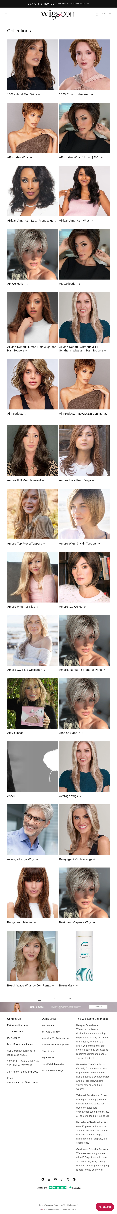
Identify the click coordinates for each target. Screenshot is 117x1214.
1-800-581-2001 (29, 1072)
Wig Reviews (48, 1057)
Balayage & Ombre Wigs (75, 859)
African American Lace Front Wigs (30, 220)
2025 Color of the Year (74, 94)
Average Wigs (68, 796)
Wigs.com (49, 1205)
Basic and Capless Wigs (75, 922)
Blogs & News (48, 1051)
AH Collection (16, 283)
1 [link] (39, 998)
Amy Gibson (15, 732)
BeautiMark (66, 985)
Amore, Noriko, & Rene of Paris (80, 669)
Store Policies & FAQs (52, 1070)
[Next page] (78, 998)
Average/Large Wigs (21, 859)
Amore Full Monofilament (24, 480)
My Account (13, 1038)
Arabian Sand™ (69, 732)
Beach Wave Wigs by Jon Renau (29, 985)
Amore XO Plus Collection (24, 669)
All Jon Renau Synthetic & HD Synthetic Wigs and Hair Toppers (81, 348)
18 (70, 998)
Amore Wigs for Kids (21, 606)
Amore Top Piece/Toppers (24, 543)
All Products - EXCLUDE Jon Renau (83, 413)
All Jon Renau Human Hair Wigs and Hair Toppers (32, 348)
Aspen (11, 796)
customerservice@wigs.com (22, 1082)
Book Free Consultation (20, 1044)
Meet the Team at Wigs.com (55, 1044)
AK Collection (68, 283)
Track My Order (15, 1031)
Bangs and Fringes (20, 922)
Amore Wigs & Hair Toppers (78, 543)
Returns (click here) (18, 1025)
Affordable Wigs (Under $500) (79, 157)
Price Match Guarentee (53, 1064)
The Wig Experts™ (51, 1032)
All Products (15, 413)
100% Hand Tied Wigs (22, 94)
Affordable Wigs (18, 157)
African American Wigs (74, 220)
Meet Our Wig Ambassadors (55, 1038)
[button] (6, 15)
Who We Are (48, 1025)
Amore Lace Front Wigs (75, 480)
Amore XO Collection (73, 606)
